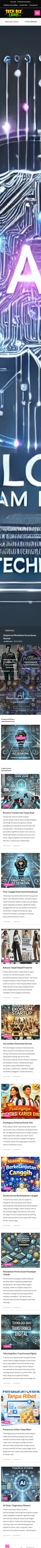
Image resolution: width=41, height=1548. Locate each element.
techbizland (8, 641)
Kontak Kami (23, 5)
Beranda (13, 2)
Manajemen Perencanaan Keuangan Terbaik (19, 1273)
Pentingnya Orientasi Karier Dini (18, 1122)
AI (20, 693)
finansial (8, 1264)
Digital (7, 1346)
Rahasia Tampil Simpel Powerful (20, 743)
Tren (6, 805)
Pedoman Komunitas (23, 2)
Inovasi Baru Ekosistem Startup (17, 1043)
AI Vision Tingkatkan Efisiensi (16, 1505)
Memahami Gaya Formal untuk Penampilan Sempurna (10, 663)
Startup (8, 1036)
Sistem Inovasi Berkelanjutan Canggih (20, 1195)
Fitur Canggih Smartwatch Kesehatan (20, 891)
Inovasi (7, 1188)
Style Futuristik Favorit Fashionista (31, 663)
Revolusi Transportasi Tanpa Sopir (19, 812)
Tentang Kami (33, 5)
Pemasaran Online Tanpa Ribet (17, 1429)
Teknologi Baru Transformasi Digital (19, 1353)
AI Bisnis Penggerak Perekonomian (20, 698)
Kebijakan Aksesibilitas (11, 5)
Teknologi (9, 630)
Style (10, 654)
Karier (7, 1115)
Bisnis (7, 1422)
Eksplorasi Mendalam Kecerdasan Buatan (19, 637)
